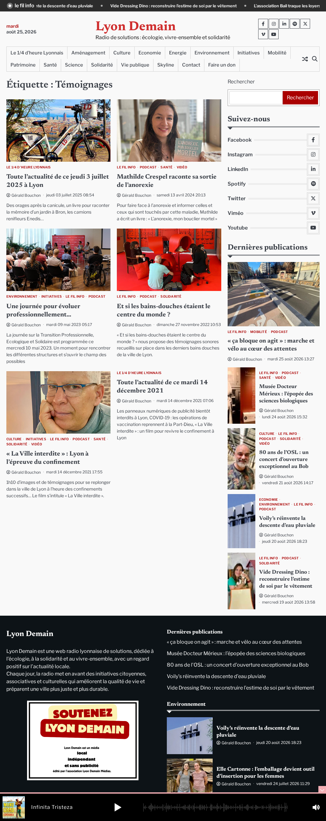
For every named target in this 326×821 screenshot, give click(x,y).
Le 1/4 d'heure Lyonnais (28, 167)
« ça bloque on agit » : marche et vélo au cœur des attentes (234, 642)
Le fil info (126, 167)
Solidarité (102, 65)
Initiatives (248, 53)
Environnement (212, 53)
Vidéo (182, 167)
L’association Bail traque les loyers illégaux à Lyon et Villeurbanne (262, 6)
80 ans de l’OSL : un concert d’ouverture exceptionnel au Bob (283, 460)
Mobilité (277, 53)
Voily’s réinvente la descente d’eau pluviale (216, 676)
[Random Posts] (305, 59)
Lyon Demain (136, 27)
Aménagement (88, 53)
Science (74, 65)
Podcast (148, 167)
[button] (118, 807)
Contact (191, 65)
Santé (50, 65)
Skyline (165, 65)
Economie (149, 53)
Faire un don (222, 65)
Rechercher (241, 82)
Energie (178, 53)
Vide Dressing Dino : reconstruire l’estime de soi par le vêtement (118, 6)
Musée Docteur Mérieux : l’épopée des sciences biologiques (286, 394)
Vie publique (135, 65)
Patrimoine (23, 65)
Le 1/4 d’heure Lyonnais (37, 53)
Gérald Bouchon (26, 195)
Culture (122, 53)
